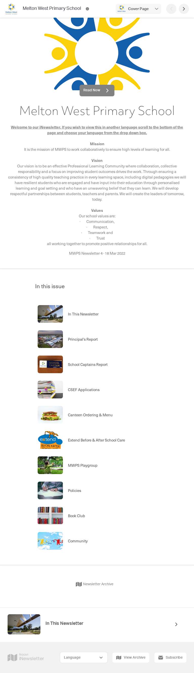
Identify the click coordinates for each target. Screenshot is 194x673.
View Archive (135, 657)
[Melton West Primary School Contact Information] (87, 9)
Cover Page (138, 9)
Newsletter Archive (98, 584)
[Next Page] (184, 9)
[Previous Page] (171, 9)
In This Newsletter (64, 623)
